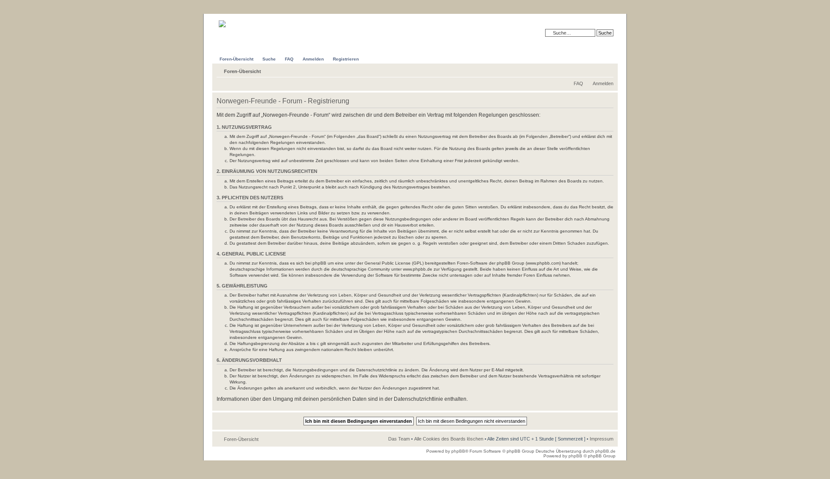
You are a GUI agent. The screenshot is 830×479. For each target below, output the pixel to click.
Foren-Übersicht (242, 71)
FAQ (578, 83)
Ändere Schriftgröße (607, 69)
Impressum (601, 438)
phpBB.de (605, 451)
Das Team (399, 438)
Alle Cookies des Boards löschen (448, 438)
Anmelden (603, 83)
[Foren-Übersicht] (236, 20)
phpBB (458, 451)
